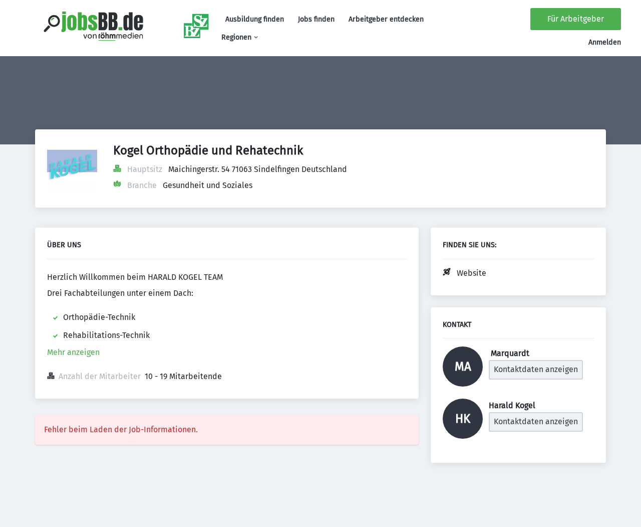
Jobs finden (316, 19)
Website (471, 273)
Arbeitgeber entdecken (386, 19)
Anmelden (604, 42)
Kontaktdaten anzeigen (536, 369)
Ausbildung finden (254, 19)
